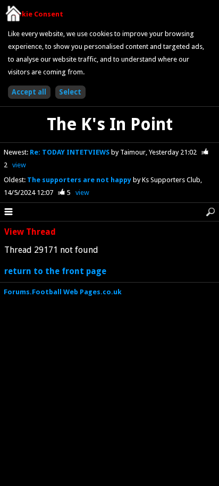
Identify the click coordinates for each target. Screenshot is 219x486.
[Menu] (8, 212)
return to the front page (55, 271)
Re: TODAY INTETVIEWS (70, 152)
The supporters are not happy (80, 180)
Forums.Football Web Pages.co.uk (63, 292)
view (19, 165)
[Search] (210, 212)
